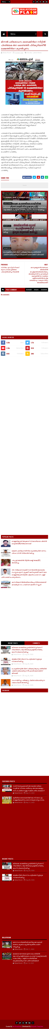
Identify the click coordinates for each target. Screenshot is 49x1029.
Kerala (29, 53)
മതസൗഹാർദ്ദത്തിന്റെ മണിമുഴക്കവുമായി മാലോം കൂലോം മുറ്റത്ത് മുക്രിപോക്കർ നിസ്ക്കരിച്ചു (27, 944)
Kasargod (7, 226)
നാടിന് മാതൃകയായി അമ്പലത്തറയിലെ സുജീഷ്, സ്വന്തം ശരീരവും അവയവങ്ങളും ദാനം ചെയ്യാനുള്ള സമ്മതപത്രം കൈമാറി (28, 788)
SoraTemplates (17, 1026)
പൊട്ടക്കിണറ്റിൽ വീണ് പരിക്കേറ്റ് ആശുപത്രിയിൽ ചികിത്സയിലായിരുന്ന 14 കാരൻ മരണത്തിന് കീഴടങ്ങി (23, 253)
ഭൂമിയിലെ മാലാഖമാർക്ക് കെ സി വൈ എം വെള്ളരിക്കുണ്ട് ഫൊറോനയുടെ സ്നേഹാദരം (28, 798)
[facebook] (34, 1)
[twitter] (37, 1)
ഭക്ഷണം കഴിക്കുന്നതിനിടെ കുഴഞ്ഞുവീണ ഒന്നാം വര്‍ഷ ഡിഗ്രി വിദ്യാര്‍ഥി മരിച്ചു (29, 551)
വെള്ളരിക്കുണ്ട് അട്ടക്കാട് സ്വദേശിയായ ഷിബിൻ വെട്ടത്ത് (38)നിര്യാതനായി (29, 542)
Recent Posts (12, 643)
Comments (36, 643)
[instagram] (43, 1)
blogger (29, 290)
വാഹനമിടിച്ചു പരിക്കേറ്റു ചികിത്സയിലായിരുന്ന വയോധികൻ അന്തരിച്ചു (28, 681)
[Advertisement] (24, 383)
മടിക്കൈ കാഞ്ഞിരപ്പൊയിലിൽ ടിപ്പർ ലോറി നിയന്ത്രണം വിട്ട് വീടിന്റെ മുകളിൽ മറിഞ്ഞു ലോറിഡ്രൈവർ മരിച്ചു (24, 208)
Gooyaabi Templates (37, 1026)
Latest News (37, 53)
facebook (44, 290)
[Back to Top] (33, 1023)
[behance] (46, 1)
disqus (36, 290)
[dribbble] (40, 1)
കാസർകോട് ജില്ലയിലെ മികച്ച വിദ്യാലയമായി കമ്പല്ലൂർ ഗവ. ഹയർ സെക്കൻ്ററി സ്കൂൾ (29, 583)
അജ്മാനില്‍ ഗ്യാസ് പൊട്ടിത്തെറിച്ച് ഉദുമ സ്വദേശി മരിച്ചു (23, 230)
